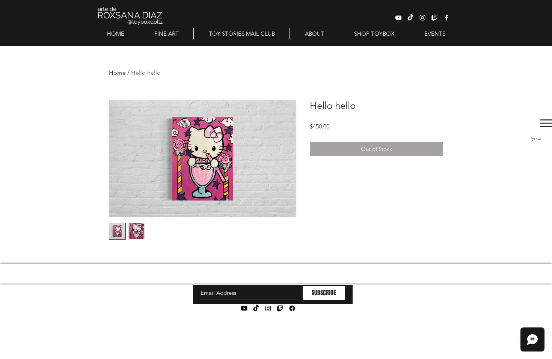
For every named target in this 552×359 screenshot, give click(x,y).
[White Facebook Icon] (446, 17)
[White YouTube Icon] (398, 17)
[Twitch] (434, 17)
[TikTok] (410, 17)
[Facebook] (292, 308)
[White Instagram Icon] (422, 17)
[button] (541, 139)
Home (117, 72)
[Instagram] (268, 308)
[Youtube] (244, 308)
